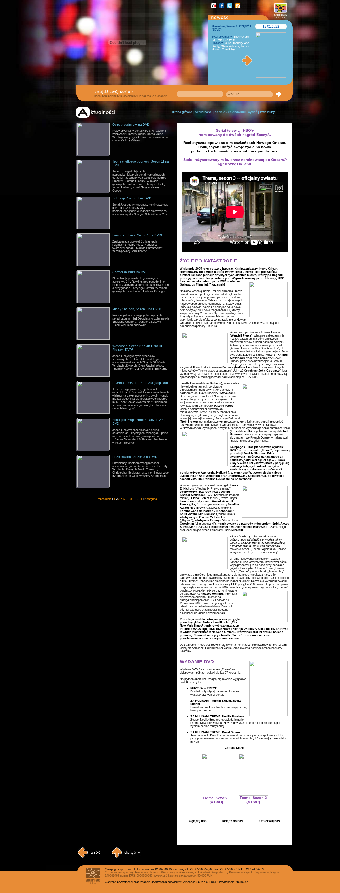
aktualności (203, 112)
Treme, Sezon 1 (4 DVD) (216, 800)
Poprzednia (104, 498)
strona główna (182, 112)
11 (140, 498)
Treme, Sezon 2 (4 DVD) (253, 800)
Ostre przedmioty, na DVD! (131, 124)
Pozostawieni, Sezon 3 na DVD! (135, 457)
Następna (150, 498)
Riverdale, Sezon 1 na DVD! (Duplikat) (140, 383)
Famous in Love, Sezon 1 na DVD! (137, 235)
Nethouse (242, 881)
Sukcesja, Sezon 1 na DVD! (132, 198)
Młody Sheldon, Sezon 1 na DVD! (136, 309)
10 (136, 498)
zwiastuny (267, 112)
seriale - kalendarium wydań (236, 112)
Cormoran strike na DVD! (130, 272)
